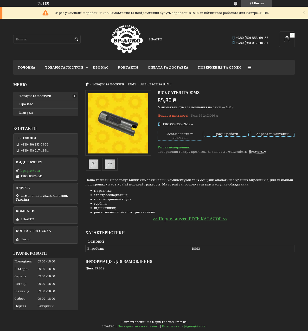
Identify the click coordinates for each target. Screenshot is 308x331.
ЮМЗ (132, 84)
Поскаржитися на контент (138, 326)
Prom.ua (180, 322)
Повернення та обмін (219, 67)
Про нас (100, 67)
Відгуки (26, 112)
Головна (26, 67)
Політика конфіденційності (184, 326)
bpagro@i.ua (30, 170)
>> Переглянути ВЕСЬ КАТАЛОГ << (190, 219)
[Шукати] (76, 39)
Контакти (128, 67)
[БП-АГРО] (127, 39)
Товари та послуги (64, 67)
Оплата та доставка (168, 67)
